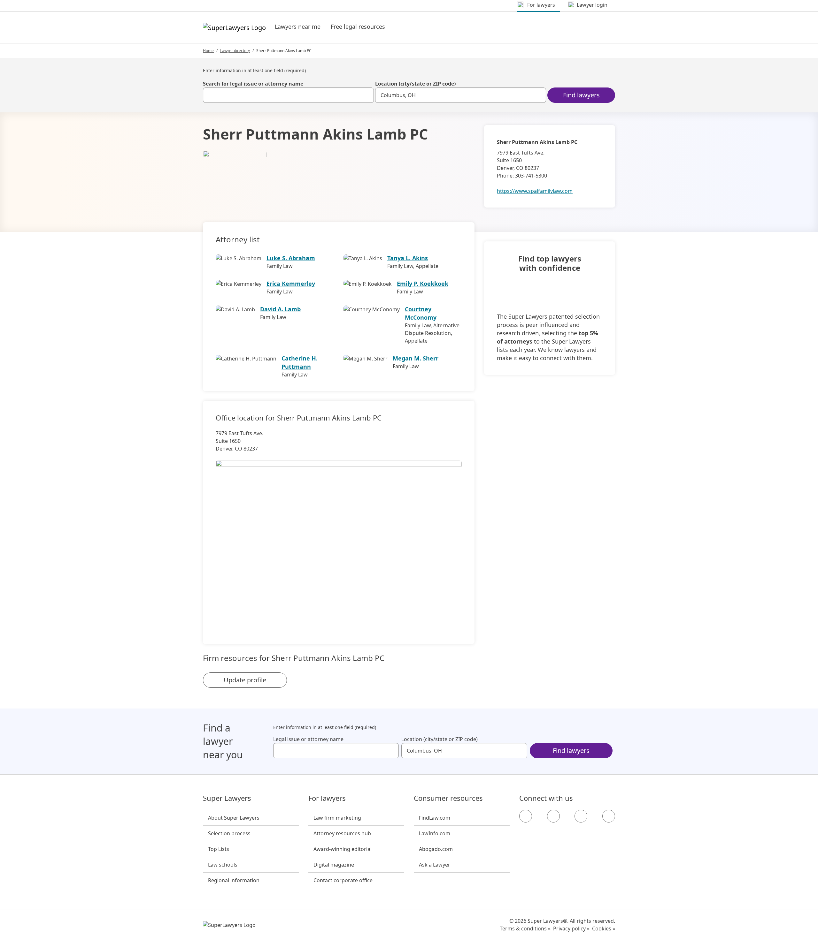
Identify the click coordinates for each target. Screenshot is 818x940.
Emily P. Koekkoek (422, 283)
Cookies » (603, 928)
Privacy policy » (571, 928)
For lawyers (327, 798)
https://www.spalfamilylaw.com (535, 190)
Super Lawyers (227, 798)
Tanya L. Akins (407, 258)
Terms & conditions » (525, 928)
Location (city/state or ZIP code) (415, 83)
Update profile (245, 680)
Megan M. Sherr (415, 358)
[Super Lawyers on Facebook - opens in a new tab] (525, 816)
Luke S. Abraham (290, 258)
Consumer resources (448, 798)
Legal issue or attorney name (308, 739)
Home (208, 50)
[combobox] (288, 95)
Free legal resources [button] (358, 26)
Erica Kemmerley (290, 283)
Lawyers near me (297, 26)
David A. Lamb (280, 309)
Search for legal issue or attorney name (253, 83)
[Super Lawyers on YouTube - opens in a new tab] (581, 816)
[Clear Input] (366, 95)
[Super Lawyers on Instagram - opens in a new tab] (553, 816)
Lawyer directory (235, 50)
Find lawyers (581, 95)
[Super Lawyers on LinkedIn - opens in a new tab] (608, 816)
